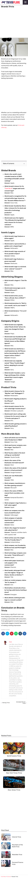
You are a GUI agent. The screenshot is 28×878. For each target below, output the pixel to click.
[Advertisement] (14, 22)
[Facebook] (3, 633)
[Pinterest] (12, 633)
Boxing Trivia (6, 702)
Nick (10, 642)
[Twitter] (7, 633)
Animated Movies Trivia (21, 702)
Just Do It (8, 188)
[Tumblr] (20, 633)
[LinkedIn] (24, 633)
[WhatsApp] (16, 633)
